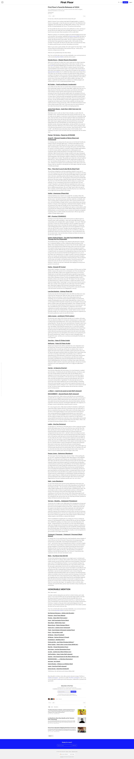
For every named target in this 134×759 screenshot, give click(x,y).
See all (50, 735)
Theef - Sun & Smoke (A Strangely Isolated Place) (61, 630)
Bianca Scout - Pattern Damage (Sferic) (58, 625)
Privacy (67, 751)
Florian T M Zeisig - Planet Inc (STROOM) (61, 135)
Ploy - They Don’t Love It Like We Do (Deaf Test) (64, 169)
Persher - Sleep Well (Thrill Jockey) (57, 618)
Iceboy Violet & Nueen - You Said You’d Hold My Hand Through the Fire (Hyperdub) (65, 238)
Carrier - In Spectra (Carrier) (57, 368)
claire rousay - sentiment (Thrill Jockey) (61, 316)
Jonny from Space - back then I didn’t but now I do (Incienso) (64, 109)
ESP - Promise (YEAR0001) (57, 216)
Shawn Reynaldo (51, 12)
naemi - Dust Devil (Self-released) (57, 666)
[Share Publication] (121, 2)
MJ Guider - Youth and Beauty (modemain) (62, 84)
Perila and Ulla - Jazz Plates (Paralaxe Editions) (61, 642)
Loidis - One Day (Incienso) (57, 424)
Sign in (130, 2)
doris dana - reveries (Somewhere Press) (59, 649)
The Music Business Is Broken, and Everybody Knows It (61, 709)
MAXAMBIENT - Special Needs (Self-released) (63, 394)
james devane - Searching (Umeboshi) (58, 668)
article (52, 65)
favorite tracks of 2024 (74, 36)
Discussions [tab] (56, 706)
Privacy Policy (75, 695)
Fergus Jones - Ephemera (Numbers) (60, 453)
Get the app (72, 754)
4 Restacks (60, 699)
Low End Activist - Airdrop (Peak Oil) (60, 291)
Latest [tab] (52, 706)
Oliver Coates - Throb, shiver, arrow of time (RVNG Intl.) (63, 644)
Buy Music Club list (59, 57)
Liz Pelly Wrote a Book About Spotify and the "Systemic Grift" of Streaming (61, 719)
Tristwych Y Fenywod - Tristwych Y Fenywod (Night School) (65, 535)
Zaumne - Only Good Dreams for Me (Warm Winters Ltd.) (63, 656)
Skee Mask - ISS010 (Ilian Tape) (56, 622)
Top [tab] (49, 706)
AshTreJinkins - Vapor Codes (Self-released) (60, 654)
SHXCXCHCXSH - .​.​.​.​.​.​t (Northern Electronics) (60, 659)
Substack (61, 756)
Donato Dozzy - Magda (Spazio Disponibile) (62, 60)
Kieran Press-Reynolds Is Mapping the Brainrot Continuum (62, 727)
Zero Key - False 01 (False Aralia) (59, 340)
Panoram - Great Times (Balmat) (56, 615)
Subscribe (125, 2)
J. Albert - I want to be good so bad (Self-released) (65, 391)
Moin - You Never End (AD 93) (58, 556)
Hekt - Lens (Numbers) (55, 481)
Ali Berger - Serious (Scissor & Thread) (58, 637)
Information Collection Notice (66, 695)
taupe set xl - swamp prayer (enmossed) (59, 627)
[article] (67, 712)
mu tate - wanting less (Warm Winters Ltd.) (59, 651)
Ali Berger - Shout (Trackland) (56, 635)
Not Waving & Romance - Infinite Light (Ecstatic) (61, 613)
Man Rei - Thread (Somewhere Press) (58, 647)
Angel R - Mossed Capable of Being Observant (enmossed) (63, 138)
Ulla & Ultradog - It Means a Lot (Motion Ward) (60, 664)
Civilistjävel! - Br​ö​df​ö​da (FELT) (56, 639)
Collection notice (74, 751)
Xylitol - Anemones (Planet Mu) (58, 193)
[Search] (119, 2)
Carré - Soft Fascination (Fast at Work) (58, 620)
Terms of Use (72, 694)
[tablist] (53, 707)
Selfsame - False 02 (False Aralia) (59, 343)
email (59, 679)
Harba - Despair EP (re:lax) (57, 267)
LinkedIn (50, 678)
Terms (70, 751)
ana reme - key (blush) (54, 661)
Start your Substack (64, 754)
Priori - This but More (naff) (55, 632)
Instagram (56, 678)
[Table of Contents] (1, 379)
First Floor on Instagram (74, 678)
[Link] (46, 60)
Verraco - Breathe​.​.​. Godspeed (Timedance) (62, 501)
